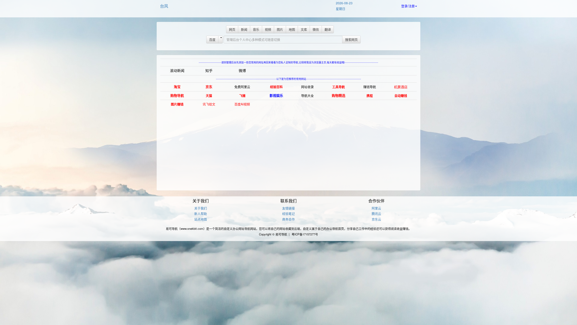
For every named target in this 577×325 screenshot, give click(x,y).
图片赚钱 (177, 104)
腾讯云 (376, 213)
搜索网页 (351, 39)
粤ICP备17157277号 (305, 234)
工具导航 (338, 86)
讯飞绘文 (209, 104)
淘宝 (177, 86)
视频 (268, 29)
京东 (209, 86)
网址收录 (307, 86)
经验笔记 (288, 213)
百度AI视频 (242, 104)
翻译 (328, 29)
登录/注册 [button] (408, 6)
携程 (369, 95)
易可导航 (281, 234)
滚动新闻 (177, 70)
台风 (164, 6)
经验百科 (276, 86)
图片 (280, 29)
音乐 (256, 29)
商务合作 (288, 219)
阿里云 (376, 208)
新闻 (244, 29)
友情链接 (288, 208)
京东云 (376, 219)
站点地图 (200, 219)
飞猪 (242, 95)
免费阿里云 (242, 86)
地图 (292, 29)
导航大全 (307, 95)
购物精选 (338, 95)
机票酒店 (401, 86)
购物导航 (177, 95)
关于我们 (200, 208)
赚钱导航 (369, 86)
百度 (212, 39)
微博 (242, 70)
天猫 (209, 95)
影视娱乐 (276, 95)
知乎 (209, 70)
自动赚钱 (400, 95)
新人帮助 (200, 213)
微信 (316, 29)
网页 (232, 29)
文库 (304, 29)
